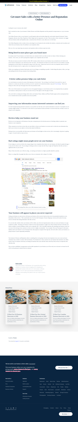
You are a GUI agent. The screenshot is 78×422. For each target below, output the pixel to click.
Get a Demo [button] (64, 414)
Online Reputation (45, 13)
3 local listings (58, 83)
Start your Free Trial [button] (62, 367)
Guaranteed (32, 363)
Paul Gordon (19, 263)
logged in (17, 341)
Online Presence (33, 13)
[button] (9, 381)
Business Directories (13, 306)
